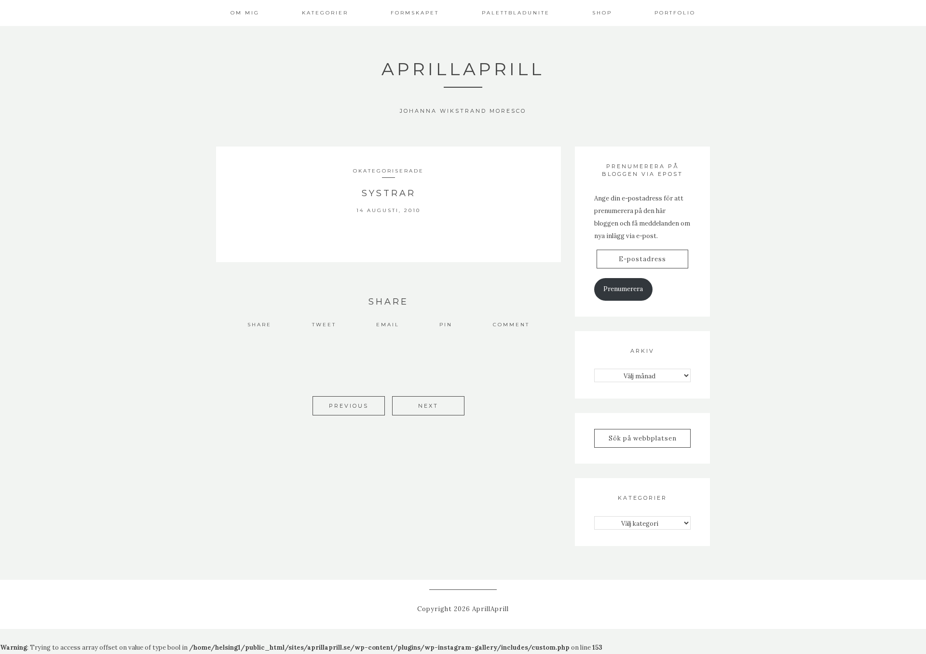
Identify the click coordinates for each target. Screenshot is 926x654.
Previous (348, 405)
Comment (511, 324)
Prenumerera (623, 289)
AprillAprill (463, 69)
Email (387, 324)
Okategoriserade (388, 171)
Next (428, 405)
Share (259, 324)
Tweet (324, 324)
